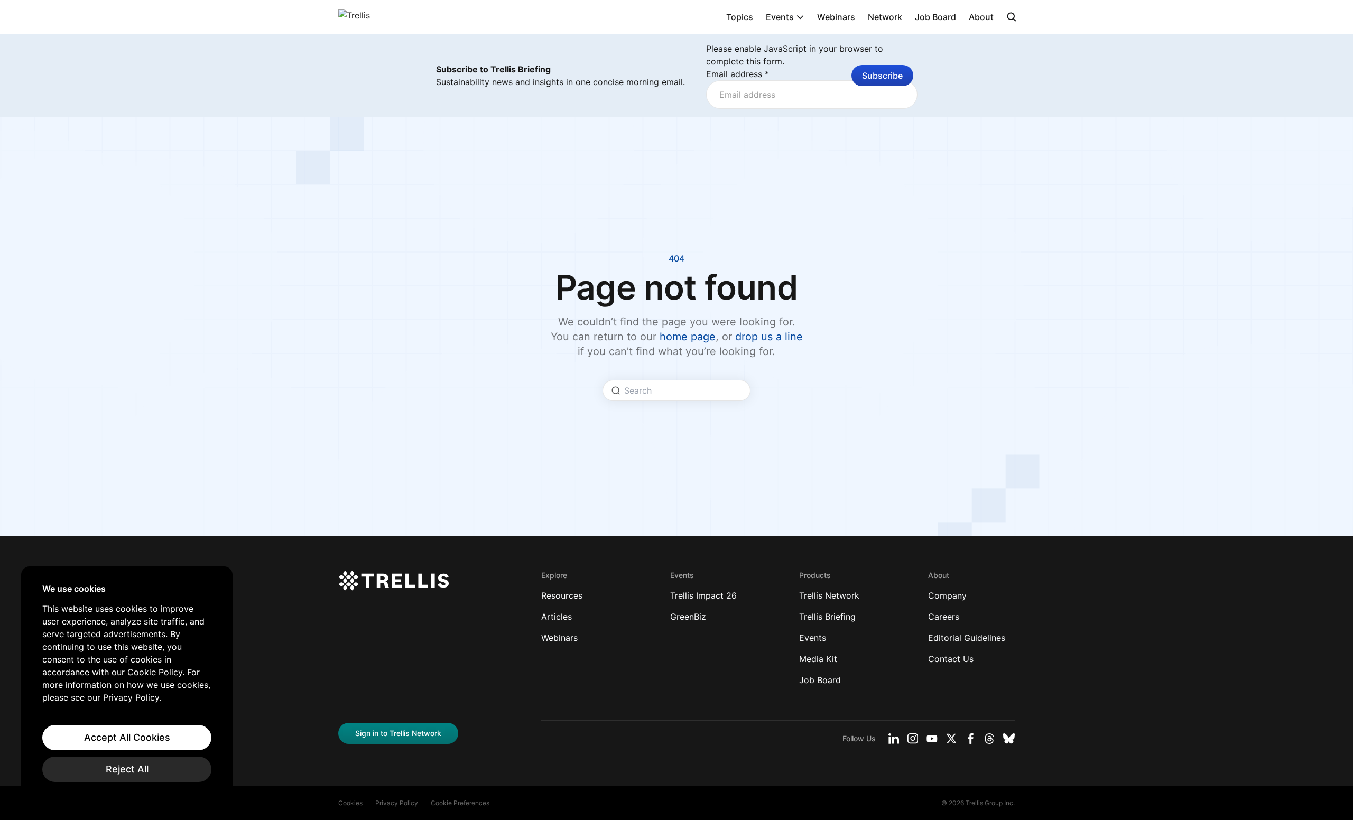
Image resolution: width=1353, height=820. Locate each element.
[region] (127, 682)
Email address (737, 74)
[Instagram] (912, 738)
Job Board (935, 17)
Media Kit (818, 659)
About (981, 17)
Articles (556, 616)
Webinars (836, 17)
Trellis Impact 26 (703, 595)
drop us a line (769, 336)
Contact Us (951, 659)
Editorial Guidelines (966, 637)
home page (688, 336)
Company (947, 595)
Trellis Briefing (827, 616)
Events (780, 17)
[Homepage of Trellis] (393, 580)
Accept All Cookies (127, 737)
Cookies (350, 803)
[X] (951, 738)
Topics (739, 17)
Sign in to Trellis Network (398, 733)
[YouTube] (932, 738)
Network (885, 17)
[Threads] (989, 738)
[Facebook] (970, 738)
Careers (943, 616)
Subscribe (882, 75)
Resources (561, 595)
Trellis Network (829, 595)
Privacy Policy (396, 803)
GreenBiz (688, 616)
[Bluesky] (1009, 738)
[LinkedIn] (893, 738)
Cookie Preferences (460, 803)
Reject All (127, 769)
